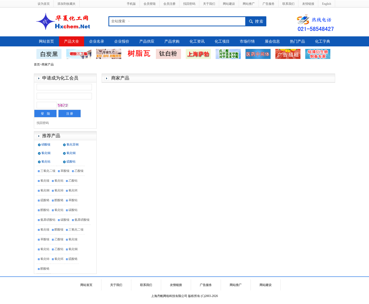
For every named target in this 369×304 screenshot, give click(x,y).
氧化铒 (73, 190)
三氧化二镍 (47, 171)
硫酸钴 (71, 161)
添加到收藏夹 (66, 4)
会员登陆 (150, 4)
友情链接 (308, 4)
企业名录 (96, 41)
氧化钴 (45, 161)
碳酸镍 (65, 219)
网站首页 (46, 41)
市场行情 (247, 41)
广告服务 (269, 4)
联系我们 (288, 4)
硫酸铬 (44, 200)
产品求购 (171, 41)
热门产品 (297, 41)
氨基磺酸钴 (47, 219)
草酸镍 (65, 171)
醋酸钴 (44, 210)
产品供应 (146, 41)
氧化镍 (44, 180)
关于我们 (209, 4)
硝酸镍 (45, 144)
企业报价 (121, 41)
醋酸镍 (59, 229)
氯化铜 (45, 153)
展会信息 (272, 41)
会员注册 (169, 4)
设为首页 (44, 4)
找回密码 (189, 4)
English (326, 4)
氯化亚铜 (73, 144)
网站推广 (249, 4)
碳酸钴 (73, 210)
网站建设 (229, 4)
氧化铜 (71, 153)
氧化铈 (59, 190)
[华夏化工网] (65, 21)
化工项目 (222, 41)
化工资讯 (197, 41)
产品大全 (71, 41)
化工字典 (322, 41)
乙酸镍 (79, 171)
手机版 (131, 4)
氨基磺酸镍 (82, 219)
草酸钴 (73, 200)
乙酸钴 (73, 180)
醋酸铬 (59, 200)
